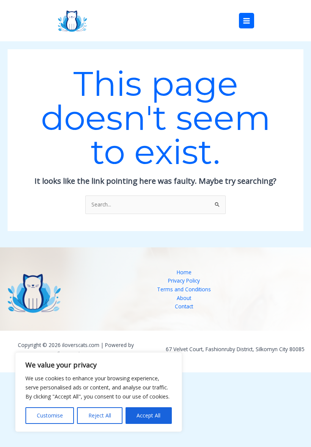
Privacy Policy (184, 280)
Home (184, 272)
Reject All (99, 415)
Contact (184, 306)
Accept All (148, 415)
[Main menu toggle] (246, 20)
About (184, 298)
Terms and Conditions (184, 289)
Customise (50, 415)
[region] (98, 392)
